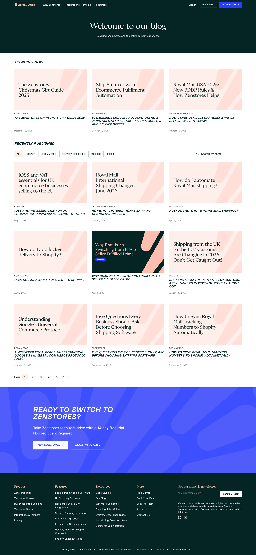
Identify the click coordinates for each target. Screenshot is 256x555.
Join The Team (145, 503)
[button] (52, 5)
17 (68, 377)
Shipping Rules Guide (108, 509)
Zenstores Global (23, 509)
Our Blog (101, 498)
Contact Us (143, 514)
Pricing (18, 520)
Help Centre (143, 492)
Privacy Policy (69, 549)
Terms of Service (87, 549)
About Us (142, 509)
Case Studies (103, 492)
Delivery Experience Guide (111, 514)
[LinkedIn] (185, 517)
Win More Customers (108, 503)
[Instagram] (179, 517)
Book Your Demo (146, 498)
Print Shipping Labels (67, 518)
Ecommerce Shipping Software (72, 492)
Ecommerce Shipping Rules (70, 524)
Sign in (192, 4)
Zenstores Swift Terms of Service (115, 549)
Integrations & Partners (27, 514)
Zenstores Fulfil (22, 492)
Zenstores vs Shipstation (110, 525)
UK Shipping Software (67, 498)
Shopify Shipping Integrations (71, 513)
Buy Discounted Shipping (28, 503)
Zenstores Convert (24, 498)
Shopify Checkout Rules (68, 538)
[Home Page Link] (25, 4)
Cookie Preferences (144, 549)
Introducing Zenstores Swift (111, 520)
